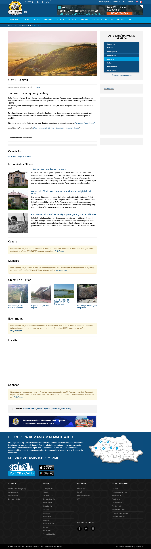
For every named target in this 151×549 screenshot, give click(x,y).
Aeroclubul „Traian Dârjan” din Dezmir (15, 306)
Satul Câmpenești (111, 51)
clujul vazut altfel (29, 409)
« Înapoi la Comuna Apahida (121, 75)
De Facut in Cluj (48, 496)
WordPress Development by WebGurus (129, 546)
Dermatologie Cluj (14, 499)
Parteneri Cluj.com (119, 2)
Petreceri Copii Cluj (49, 534)
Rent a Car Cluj (117, 496)
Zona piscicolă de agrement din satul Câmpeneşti (61, 302)
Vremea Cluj (47, 531)
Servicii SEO (81, 489)
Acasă (10, 26)
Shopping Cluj (47, 509)
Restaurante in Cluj (49, 502)
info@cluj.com (59, 251)
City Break (115, 489)
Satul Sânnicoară (111, 67)
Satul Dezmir (110, 59)
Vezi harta (38, 87)
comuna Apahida (43, 409)
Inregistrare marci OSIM (120, 513)
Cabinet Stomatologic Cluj (17, 489)
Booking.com (109, 89)
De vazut (46, 520)
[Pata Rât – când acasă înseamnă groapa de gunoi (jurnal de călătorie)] (18, 223)
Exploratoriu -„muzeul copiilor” (40, 306)
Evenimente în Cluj (49, 499)
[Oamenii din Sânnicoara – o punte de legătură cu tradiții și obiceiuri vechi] (18, 200)
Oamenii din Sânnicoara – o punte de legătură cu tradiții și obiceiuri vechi (62, 192)
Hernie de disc (13, 496)
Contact (130, 2)
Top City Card (116, 506)
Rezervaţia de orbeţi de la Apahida (87, 306)
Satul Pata (109, 63)
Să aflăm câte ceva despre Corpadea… (49, 169)
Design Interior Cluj (118, 516)
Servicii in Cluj (47, 506)
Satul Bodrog (66, 409)
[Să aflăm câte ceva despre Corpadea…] (18, 178)
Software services (83, 496)
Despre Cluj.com (103, 2)
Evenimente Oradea (118, 509)
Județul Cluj (17, 26)
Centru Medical (13, 492)
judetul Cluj (56, 409)
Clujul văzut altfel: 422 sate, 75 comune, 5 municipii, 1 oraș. (56, 128)
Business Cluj (47, 516)
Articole (45, 492)
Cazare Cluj (46, 513)
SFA (78, 499)
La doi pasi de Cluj (49, 489)
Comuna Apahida (27, 26)
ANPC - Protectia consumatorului (51, 546)
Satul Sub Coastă (111, 70)
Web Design (116, 499)
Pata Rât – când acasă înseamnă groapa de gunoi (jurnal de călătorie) (63, 214)
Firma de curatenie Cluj (119, 492)
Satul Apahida (110, 44)
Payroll (79, 492)
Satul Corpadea (111, 55)
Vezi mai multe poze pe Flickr (19, 156)
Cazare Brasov (117, 502)
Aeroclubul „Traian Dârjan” (85, 123)
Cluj (26, 12)
